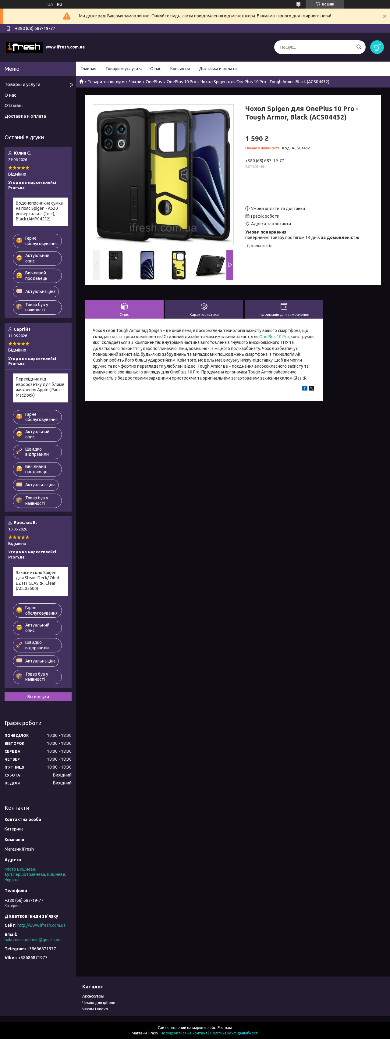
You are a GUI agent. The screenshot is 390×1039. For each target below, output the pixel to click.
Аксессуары (93, 996)
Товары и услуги (121, 68)
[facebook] (304, 389)
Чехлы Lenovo (95, 1009)
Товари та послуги (106, 81)
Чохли (135, 81)
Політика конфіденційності (234, 1033)
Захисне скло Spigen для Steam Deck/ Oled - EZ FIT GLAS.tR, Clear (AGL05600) (39, 580)
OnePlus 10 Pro (181, 81)
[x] (311, 389)
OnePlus (154, 81)
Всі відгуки (38, 696)
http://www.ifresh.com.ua (41, 925)
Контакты (180, 68)
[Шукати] (359, 47)
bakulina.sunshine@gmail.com (33, 939)
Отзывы (14, 105)
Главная (88, 68)
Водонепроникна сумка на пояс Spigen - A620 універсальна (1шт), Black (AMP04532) (39, 211)
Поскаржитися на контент (184, 1033)
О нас (155, 68)
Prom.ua (225, 1028)
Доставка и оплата (218, 68)
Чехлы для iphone (98, 1002)
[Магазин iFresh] (24, 47)
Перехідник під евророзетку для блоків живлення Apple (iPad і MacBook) (40, 387)
